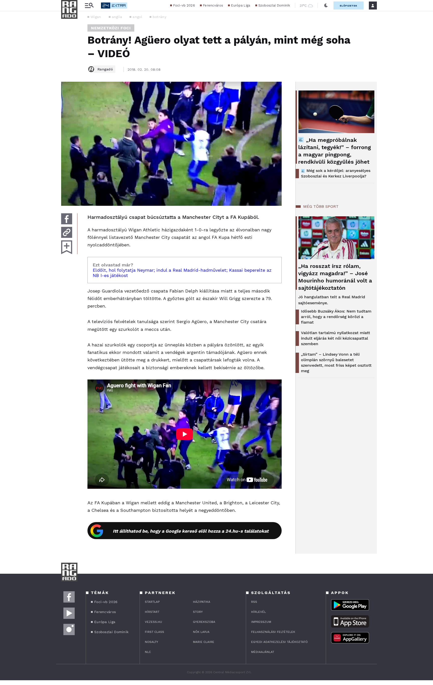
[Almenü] (89, 5)
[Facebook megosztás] (66, 218)
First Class (154, 632)
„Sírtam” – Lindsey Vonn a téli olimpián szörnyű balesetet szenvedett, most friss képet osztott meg (336, 362)
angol (137, 17)
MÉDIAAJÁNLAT (262, 652)
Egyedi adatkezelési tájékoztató (279, 642)
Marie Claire (203, 642)
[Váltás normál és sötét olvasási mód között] (326, 6)
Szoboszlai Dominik (274, 5)
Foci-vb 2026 (184, 5)
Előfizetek (348, 5)
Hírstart (152, 612)
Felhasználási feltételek (273, 632)
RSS (254, 602)
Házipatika (201, 602)
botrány (159, 17)
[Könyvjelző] (66, 247)
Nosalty (151, 642)
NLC (148, 652)
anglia (117, 17)
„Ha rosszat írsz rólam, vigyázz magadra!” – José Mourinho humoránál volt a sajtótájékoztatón (335, 277)
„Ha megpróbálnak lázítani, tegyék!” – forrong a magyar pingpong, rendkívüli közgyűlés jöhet (334, 151)
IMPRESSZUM (261, 622)
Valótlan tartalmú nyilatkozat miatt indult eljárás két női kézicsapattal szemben (335, 338)
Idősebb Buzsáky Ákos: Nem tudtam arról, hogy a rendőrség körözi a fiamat (336, 317)
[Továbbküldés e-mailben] (66, 232)
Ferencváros (213, 5)
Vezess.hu (153, 622)
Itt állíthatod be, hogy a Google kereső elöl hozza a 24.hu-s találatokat (191, 531)
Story (198, 612)
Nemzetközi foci (111, 28)
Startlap (152, 602)
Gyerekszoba (204, 622)
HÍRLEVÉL (258, 612)
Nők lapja (201, 632)
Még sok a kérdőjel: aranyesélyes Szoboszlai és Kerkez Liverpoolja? (335, 173)
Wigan (95, 17)
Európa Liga (240, 5)
